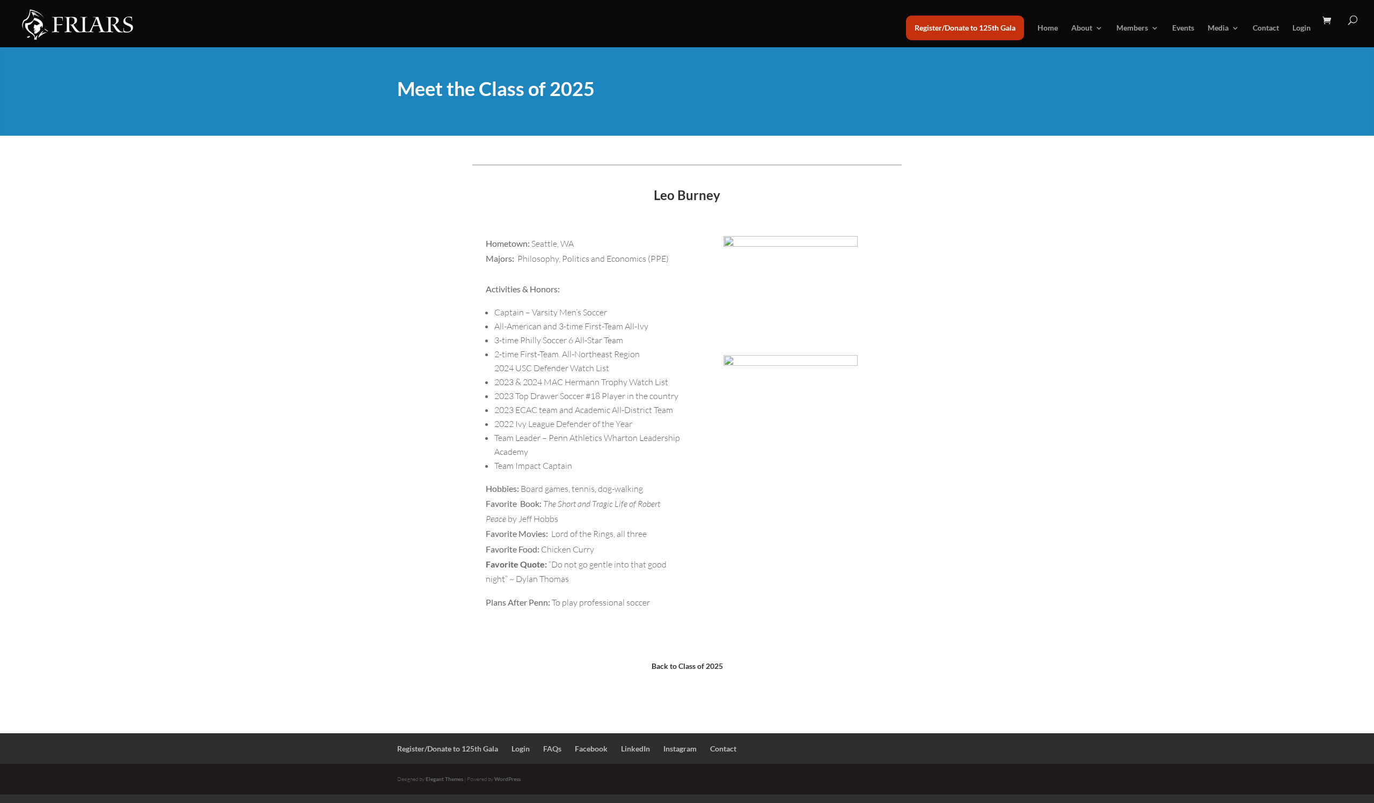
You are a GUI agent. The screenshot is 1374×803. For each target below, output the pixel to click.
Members (1132, 28)
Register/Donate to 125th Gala (965, 27)
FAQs (552, 748)
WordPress (507, 779)
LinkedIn (635, 748)
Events (1183, 28)
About (1081, 28)
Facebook (591, 748)
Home (1047, 28)
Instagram (680, 748)
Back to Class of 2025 (687, 666)
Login (1301, 28)
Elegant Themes (444, 779)
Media (1218, 28)
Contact (1266, 28)
